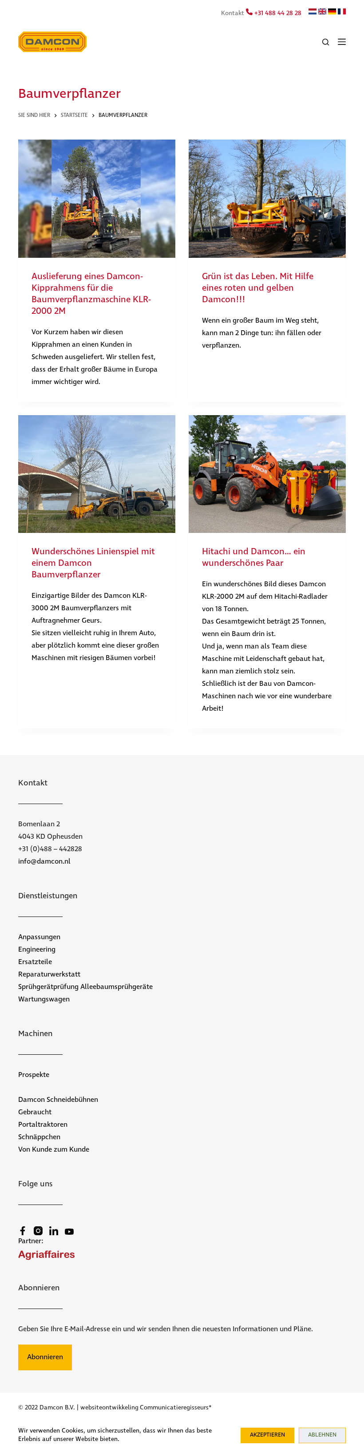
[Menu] (342, 42)
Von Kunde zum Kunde (53, 1149)
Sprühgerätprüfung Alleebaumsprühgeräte (85, 987)
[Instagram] (38, 1230)
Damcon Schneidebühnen (58, 1100)
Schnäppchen (39, 1137)
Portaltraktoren (42, 1124)
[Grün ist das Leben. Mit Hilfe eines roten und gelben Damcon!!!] (267, 199)
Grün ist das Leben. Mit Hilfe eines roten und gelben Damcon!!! (257, 288)
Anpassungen (39, 937)
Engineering (36, 949)
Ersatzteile (35, 962)
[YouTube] (69, 1231)
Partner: (31, 1241)
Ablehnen (322, 1435)
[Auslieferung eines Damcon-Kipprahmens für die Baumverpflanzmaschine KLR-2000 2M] (96, 199)
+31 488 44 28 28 (277, 13)
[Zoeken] (325, 42)
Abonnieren (45, 1357)
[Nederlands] (313, 13)
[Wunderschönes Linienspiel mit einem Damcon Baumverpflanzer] (96, 474)
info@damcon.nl (44, 861)
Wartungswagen (44, 999)
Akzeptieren (267, 1435)
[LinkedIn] (53, 1230)
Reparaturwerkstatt (49, 974)
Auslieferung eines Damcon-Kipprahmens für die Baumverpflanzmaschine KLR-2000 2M (91, 294)
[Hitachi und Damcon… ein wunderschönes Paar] (267, 474)
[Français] (342, 13)
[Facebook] (22, 1230)
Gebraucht (34, 1112)
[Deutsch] (332, 13)
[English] (322, 13)
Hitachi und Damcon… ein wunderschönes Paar (253, 557)
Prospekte (33, 1075)
